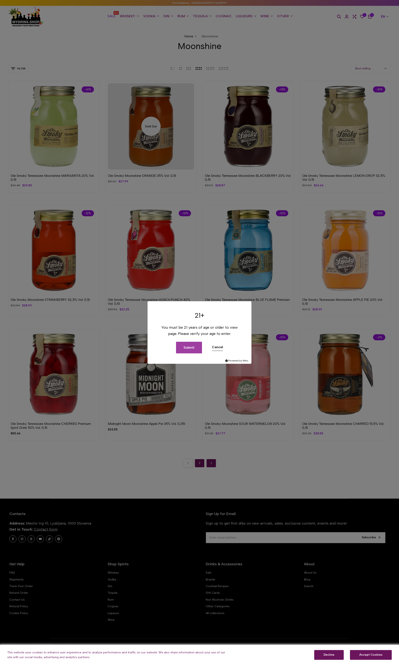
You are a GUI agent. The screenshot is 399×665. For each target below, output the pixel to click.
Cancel (217, 347)
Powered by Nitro (238, 360)
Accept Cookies (370, 654)
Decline (329, 654)
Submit (189, 347)
